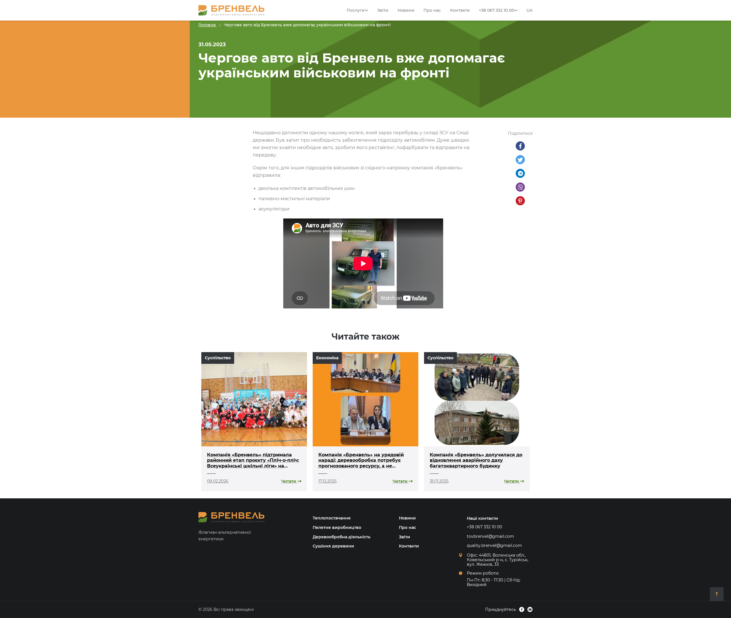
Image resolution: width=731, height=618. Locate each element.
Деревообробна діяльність (341, 536)
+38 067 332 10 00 (496, 10)
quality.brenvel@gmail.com (494, 545)
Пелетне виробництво (337, 527)
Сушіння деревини (333, 546)
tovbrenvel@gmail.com (490, 536)
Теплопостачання (332, 518)
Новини (405, 10)
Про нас (432, 10)
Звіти (382, 10)
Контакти (460, 10)
